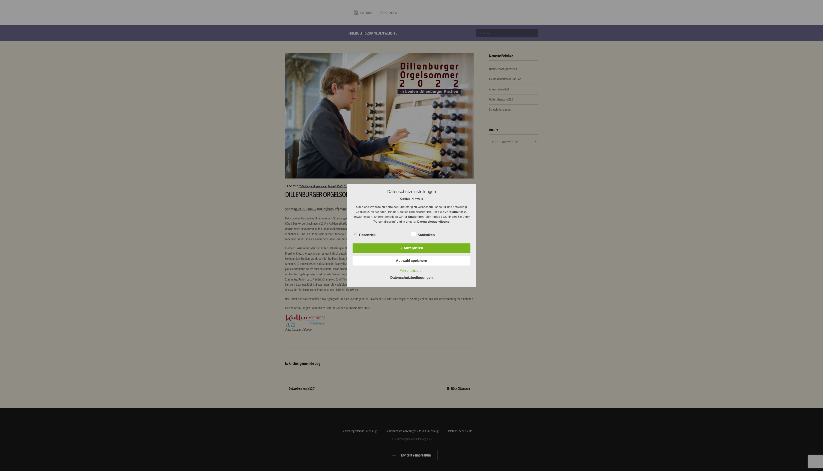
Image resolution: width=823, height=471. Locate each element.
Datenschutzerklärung (433, 221)
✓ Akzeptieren (411, 248)
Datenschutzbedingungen (411, 277)
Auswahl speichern (411, 260)
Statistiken (426, 235)
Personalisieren (411, 270)
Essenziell (367, 235)
